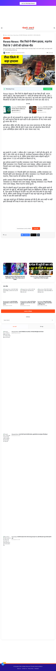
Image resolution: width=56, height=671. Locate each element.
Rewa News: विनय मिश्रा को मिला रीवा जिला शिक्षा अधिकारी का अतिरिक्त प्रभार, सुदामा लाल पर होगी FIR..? (19, 108)
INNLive (40, 666)
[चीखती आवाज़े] (28, 28)
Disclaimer (36, 668)
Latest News (10, 35)
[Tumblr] (38, 235)
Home (5, 35)
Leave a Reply (28, 311)
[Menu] (1, 28)
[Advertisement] (28, 15)
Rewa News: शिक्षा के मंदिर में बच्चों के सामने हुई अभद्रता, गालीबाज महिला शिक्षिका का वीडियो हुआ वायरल (45, 303)
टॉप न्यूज (41, 326)
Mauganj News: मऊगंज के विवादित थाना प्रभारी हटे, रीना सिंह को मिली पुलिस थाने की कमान (28, 331)
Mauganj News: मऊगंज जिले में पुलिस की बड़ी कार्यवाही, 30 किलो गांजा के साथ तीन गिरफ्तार (10, 303)
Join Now (48, 89)
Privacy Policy (31, 668)
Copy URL (36, 228)
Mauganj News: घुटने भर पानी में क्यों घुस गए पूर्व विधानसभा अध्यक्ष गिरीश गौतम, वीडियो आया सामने (28, 303)
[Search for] (54, 28)
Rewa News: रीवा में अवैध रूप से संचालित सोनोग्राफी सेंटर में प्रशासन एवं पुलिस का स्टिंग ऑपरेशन (45, 108)
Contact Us (24, 668)
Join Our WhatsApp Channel (28, 3)
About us (19, 668)
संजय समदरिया (8, 52)
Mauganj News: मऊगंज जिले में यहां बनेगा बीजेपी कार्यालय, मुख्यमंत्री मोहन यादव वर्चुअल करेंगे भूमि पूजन (30, 434)
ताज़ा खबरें (15, 326)
